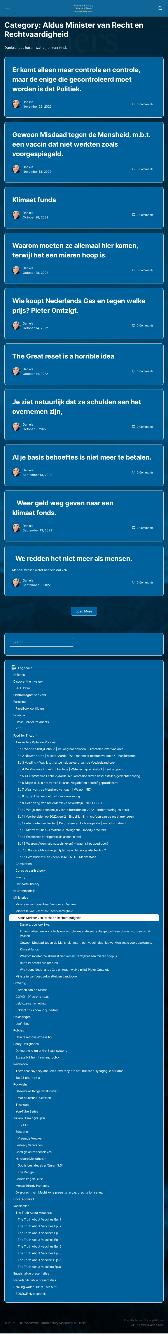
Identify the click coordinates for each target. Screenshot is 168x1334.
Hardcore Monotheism (31, 1158)
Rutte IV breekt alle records (39, 963)
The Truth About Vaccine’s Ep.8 (39, 1266)
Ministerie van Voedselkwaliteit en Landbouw (46, 976)
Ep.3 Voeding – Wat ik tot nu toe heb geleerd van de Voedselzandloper (67, 762)
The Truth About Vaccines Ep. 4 (39, 1239)
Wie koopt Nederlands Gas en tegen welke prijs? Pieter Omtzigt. (64, 969)
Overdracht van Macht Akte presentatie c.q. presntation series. (59, 1192)
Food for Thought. (25, 735)
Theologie (22, 1104)
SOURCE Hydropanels (31, 1293)
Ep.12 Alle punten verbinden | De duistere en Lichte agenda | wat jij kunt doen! (72, 823)
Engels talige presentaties (31, 1273)
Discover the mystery (28, 681)
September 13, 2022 (37, 475)
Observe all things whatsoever (37, 1091)
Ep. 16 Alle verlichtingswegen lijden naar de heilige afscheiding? (62, 850)
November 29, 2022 (37, 106)
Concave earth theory (31, 870)
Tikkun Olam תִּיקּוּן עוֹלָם (29, 1118)
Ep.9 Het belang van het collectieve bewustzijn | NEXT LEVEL (60, 803)
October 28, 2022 (35, 217)
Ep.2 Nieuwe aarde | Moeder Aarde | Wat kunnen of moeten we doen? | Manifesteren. (77, 755)
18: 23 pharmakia (28, 1077)
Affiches (18, 674)
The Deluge (26, 1172)
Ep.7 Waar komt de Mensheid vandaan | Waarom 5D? (55, 789)
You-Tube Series (27, 1111)
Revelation (20, 1064)
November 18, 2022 (37, 171)
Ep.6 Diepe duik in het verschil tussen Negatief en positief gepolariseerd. (68, 783)
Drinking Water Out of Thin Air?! (35, 1287)
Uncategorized (23, 1199)
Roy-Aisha (20, 1084)
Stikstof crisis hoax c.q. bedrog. (38, 1010)
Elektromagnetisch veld (29, 695)
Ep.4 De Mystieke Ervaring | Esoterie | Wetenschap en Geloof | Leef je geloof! (71, 769)
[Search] (160, 8)
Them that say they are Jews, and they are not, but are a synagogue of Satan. (70, 1071)
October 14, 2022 (35, 328)
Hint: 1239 (23, 688)
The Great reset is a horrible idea (63, 356)
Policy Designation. (26, 1044)
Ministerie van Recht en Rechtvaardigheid (44, 911)
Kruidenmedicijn (24, 891)
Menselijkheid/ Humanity (32, 1185)
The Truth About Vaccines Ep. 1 (39, 1219)
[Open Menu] (7, 8)
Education (22, 1131)
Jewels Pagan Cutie (29, 1179)
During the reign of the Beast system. (41, 1050)
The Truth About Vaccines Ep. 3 (39, 1233)
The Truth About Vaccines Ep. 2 (39, 1226)
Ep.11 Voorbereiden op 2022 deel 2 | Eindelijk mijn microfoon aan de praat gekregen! (76, 816)
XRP (18, 728)
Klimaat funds (37, 200)
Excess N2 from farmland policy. (38, 1057)
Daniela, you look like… (35, 924)
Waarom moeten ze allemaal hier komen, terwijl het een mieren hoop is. (71, 956)
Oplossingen (22, 1017)
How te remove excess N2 (34, 1037)
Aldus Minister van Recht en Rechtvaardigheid (50, 918)
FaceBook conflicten (30, 708)
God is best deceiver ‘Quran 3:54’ (41, 1165)
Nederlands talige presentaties (34, 1280)
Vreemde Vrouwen (30, 1138)
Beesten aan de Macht (31, 990)
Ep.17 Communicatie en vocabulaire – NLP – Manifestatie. (57, 857)
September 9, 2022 (37, 585)
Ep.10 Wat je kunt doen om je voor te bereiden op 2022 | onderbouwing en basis (73, 810)
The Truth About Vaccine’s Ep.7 (39, 1260)
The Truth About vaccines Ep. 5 (40, 1246)
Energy (20, 877)
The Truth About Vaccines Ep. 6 (39, 1253)
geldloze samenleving (31, 1003)
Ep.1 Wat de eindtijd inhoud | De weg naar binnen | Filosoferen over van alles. (71, 749)
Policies (18, 1030)
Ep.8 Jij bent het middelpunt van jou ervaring (49, 796)
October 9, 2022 (34, 429)
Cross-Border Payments (32, 722)
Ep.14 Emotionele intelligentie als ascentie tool (49, 837)
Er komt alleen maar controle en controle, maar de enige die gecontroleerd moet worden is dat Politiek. (76, 79)
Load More (84, 611)
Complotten (24, 864)
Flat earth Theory (27, 884)
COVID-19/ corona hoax (32, 996)
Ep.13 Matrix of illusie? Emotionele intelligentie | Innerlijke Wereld (62, 830)
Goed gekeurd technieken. (34, 1152)
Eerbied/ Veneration (29, 1145)
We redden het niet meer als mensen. (72, 558)
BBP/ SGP (22, 1125)
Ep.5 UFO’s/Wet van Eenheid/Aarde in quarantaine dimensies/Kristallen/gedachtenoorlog (79, 776)
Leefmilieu (23, 1023)
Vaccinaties (21, 1206)
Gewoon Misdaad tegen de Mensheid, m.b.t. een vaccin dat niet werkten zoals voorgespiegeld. (81, 144)
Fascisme (19, 701)
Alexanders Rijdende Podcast (36, 742)
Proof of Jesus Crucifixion (33, 1098)
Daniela (28, 102)
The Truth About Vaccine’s (34, 1212)
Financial (19, 715)
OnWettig (19, 983)
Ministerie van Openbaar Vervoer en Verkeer (46, 904)
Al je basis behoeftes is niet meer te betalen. (82, 457)
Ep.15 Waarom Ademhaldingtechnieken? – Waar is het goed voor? (63, 843)
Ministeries (20, 897)
